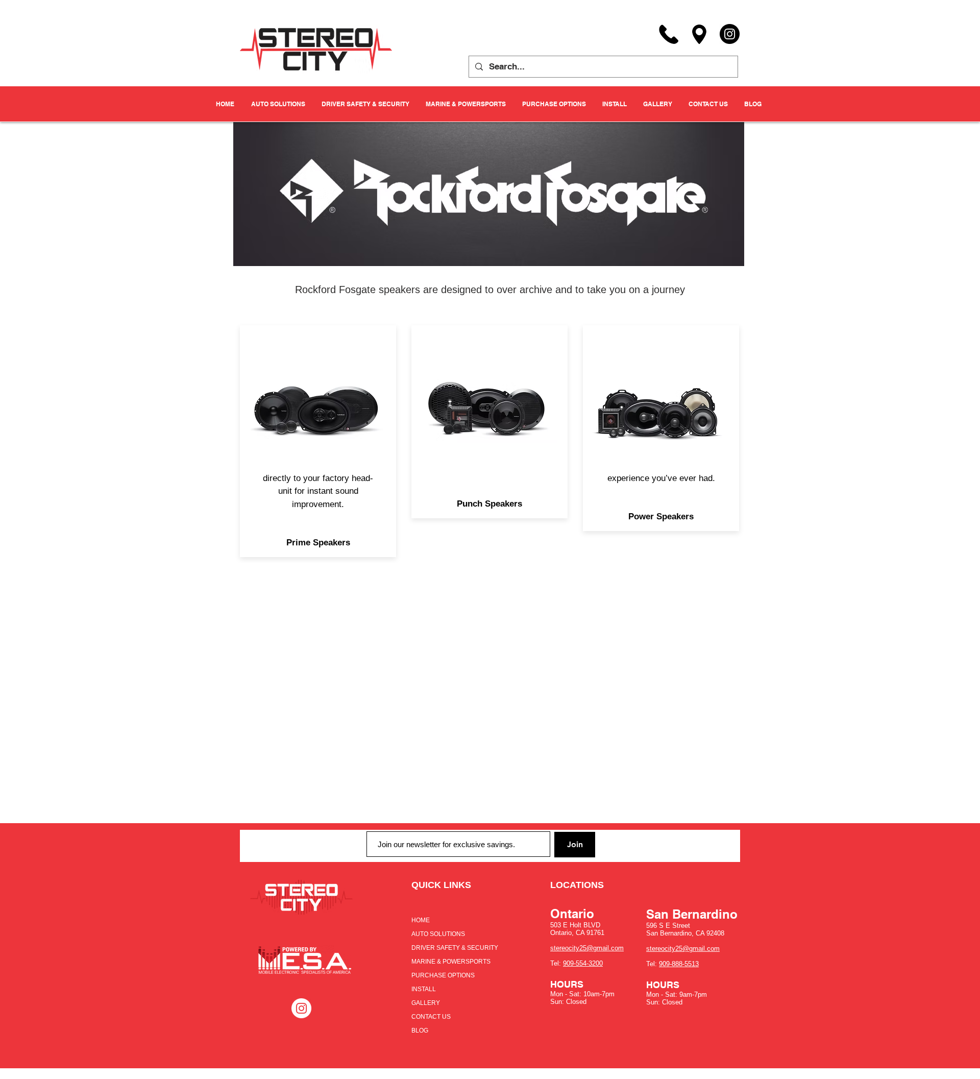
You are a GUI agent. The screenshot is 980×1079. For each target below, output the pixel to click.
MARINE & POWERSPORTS (451, 961)
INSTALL (423, 989)
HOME (420, 920)
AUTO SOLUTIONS (438, 934)
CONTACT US (431, 1016)
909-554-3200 (583, 963)
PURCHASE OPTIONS (443, 975)
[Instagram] (730, 34)
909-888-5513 (679, 964)
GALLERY (425, 1002)
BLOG (419, 1030)
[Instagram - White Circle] (301, 1008)
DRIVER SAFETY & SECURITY (454, 947)
